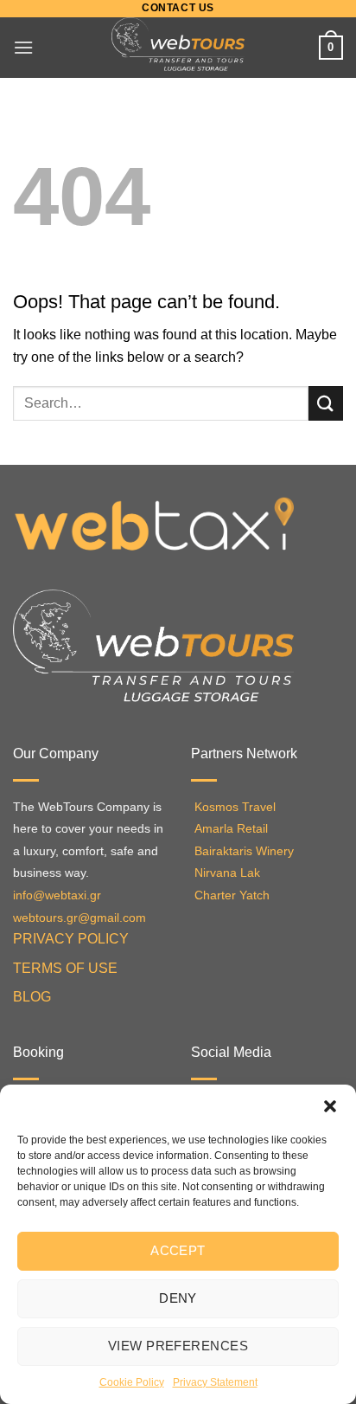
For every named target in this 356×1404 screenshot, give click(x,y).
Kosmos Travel (235, 807)
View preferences (178, 1345)
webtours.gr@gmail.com (79, 917)
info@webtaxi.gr (57, 895)
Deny (178, 1298)
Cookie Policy (131, 1382)
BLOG (32, 996)
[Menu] (23, 47)
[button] (330, 1106)
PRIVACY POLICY (71, 938)
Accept (178, 1250)
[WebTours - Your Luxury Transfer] (178, 47)
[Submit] (325, 403)
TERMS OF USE (65, 968)
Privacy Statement (215, 1382)
